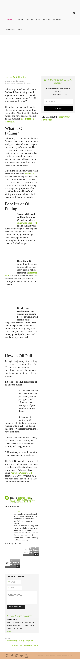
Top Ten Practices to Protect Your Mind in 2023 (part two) (11, 540)
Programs (19, 19)
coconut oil (30, 173)
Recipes (30, 19)
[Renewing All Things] (17, 5)
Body (38, 19)
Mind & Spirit (57, 19)
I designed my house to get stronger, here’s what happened (31, 550)
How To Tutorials (11, 83)
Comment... (15, 595)
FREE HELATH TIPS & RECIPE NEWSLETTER (49, 655)
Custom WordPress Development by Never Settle (63, 657)
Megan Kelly (22, 81)
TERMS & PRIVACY (67, 655)
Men (20, 30)
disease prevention (18, 499)
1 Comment (28, 83)
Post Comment (16, 607)
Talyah (9, 19)
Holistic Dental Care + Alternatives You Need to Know (13, 561)
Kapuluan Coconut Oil (21, 473)
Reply (9, 631)
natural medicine (24, 501)
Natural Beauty (19, 83)
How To (46, 19)
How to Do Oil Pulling (15, 77)
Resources (10, 30)
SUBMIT (58, 109)
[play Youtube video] (40, 57)
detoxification (24, 498)
